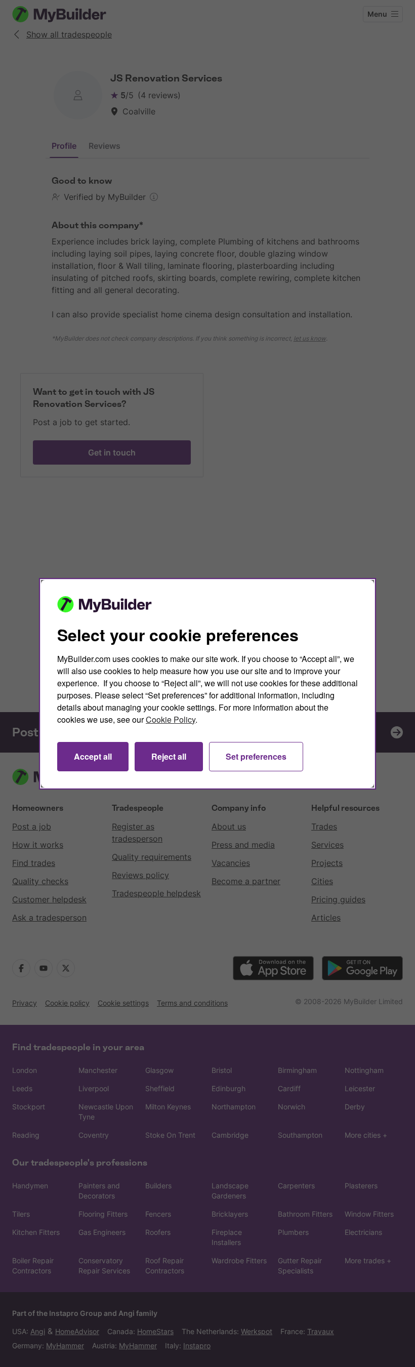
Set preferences (256, 756)
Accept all (93, 756)
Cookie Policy (170, 719)
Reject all (168, 756)
